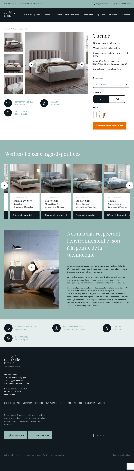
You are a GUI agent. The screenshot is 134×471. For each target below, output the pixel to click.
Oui (117, 99)
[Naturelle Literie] (16, 361)
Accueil (7, 28)
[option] (13, 42)
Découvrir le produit (17, 214)
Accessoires (87, 15)
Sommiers (48, 15)
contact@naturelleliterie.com (16, 384)
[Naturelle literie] (9, 15)
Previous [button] (31, 64)
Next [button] (82, 64)
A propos (101, 15)
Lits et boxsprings (32, 15)
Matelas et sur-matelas (68, 15)
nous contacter (124, 4)
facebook (101, 435)
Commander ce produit (107, 125)
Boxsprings (17, 28)
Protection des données (53, 455)
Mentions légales (34, 455)
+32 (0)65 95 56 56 (102, 4)
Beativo (126, 455)
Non (101, 99)
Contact (126, 15)
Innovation (113, 15)
